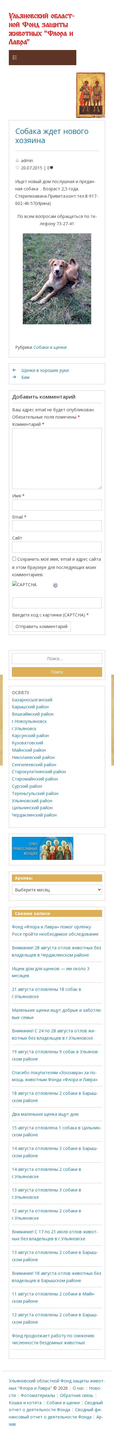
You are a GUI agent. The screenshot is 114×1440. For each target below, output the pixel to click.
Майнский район (29, 750)
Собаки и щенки (50, 347)
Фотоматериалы (38, 1395)
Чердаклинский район (34, 815)
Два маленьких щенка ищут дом (45, 1114)
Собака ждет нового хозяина (51, 135)
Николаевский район (33, 757)
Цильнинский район (32, 807)
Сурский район (27, 786)
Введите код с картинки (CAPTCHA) (48, 615)
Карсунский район (30, 735)
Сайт (17, 538)
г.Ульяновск (24, 728)
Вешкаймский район (33, 714)
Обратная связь (76, 1395)
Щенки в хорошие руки (45, 370)
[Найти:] (57, 658)
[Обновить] (55, 584)
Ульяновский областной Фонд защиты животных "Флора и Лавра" (41, 29)
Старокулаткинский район (39, 771)
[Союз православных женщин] (42, 858)
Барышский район (30, 707)
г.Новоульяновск (29, 721)
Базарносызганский (32, 700)
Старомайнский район (35, 779)
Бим (25, 377)
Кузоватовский (27, 743)
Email (19, 517)
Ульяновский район (32, 801)
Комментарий (28, 424)
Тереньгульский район (35, 793)
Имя (18, 496)
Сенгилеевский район (34, 764)
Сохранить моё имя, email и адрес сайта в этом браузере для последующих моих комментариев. (56, 566)
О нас (78, 1388)
